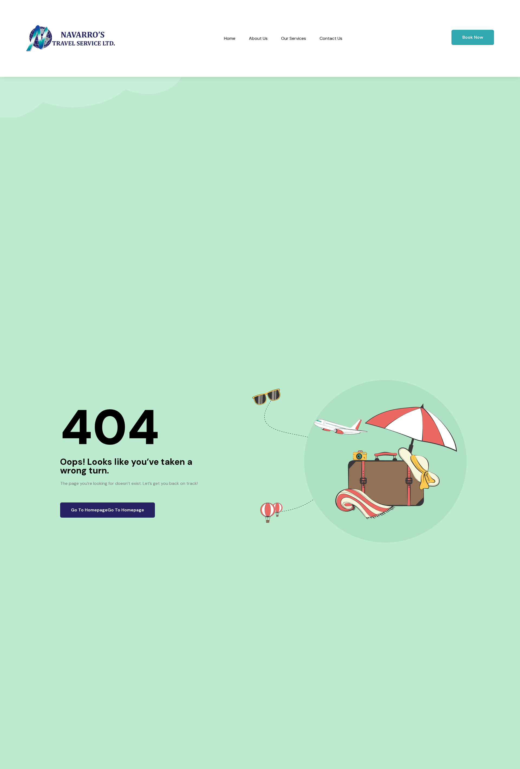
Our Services (293, 38)
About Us (258, 38)
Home (229, 38)
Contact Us (331, 38)
